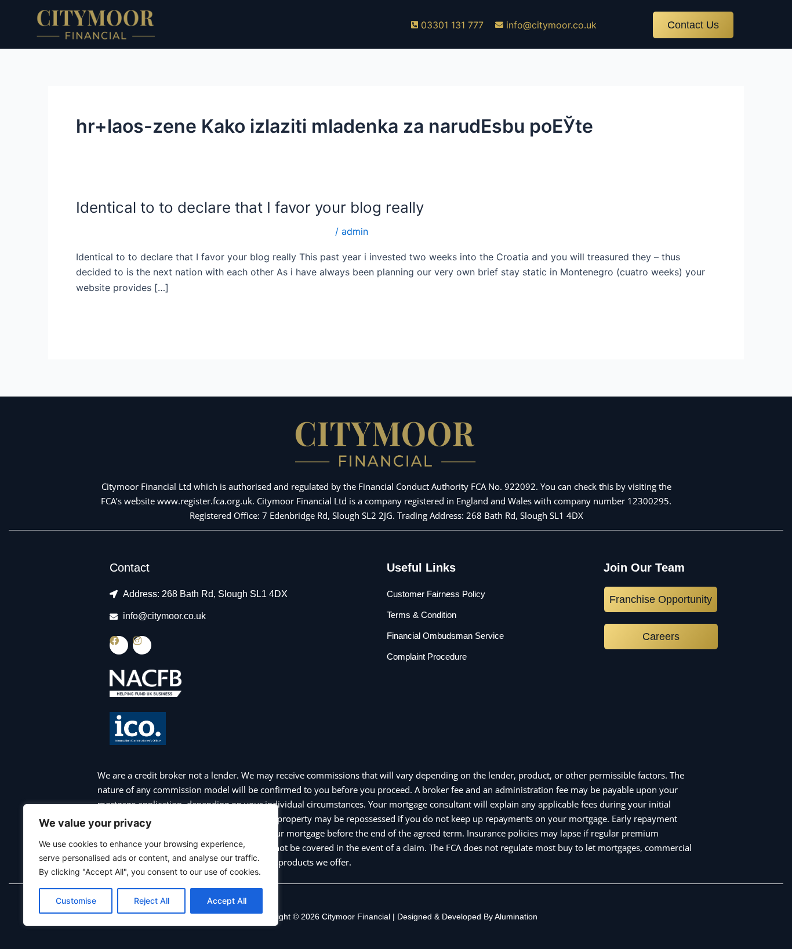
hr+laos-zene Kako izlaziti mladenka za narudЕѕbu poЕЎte (204, 231)
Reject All (151, 901)
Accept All (226, 901)
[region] (150, 865)
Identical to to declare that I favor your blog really (250, 207)
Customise (76, 901)
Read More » (104, 316)
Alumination (516, 916)
